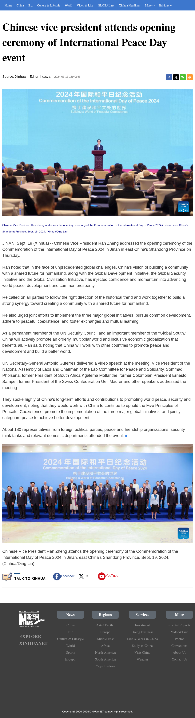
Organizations (105, 666)
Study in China (142, 645)
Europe (105, 631)
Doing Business (142, 631)
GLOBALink (106, 5)
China (20, 5)
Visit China (142, 652)
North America (105, 652)
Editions (164, 5)
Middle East (105, 638)
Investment (142, 625)
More (148, 5)
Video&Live (179, 631)
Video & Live (85, 5)
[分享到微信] (183, 77)
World (68, 5)
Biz (30, 5)
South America (105, 659)
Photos (179, 638)
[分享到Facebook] (169, 77)
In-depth (70, 659)
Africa (105, 645)
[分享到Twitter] (176, 77)
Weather (142, 659)
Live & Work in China (142, 638)
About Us (179, 652)
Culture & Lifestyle (48, 5)
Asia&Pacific (105, 625)
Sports (70, 652)
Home (8, 5)
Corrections (179, 645)
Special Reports (179, 625)
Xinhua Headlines (130, 5)
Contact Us (179, 659)
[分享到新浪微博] (190, 77)
